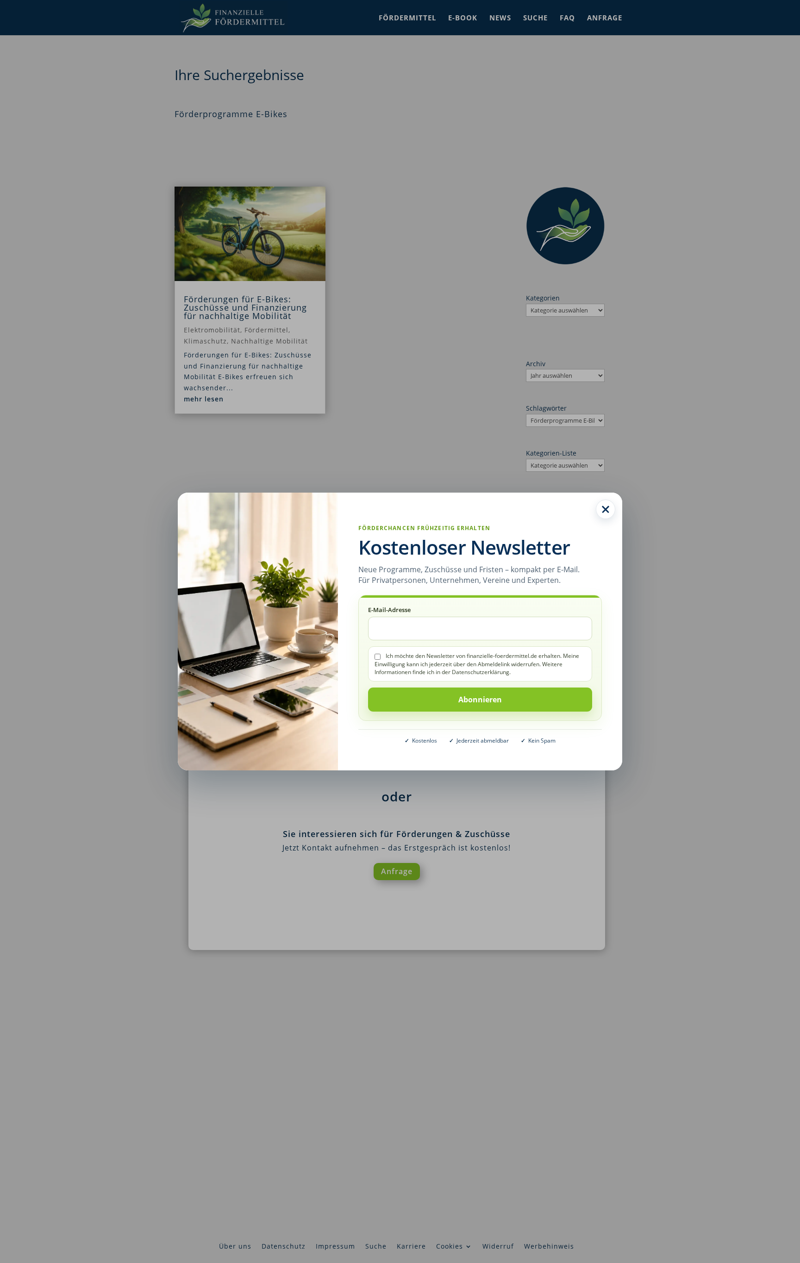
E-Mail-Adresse (389, 610)
